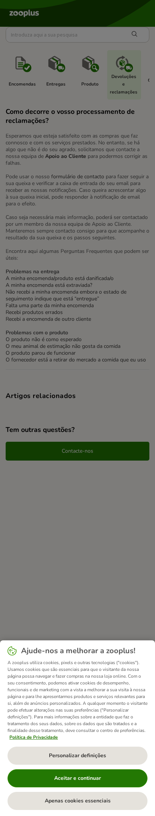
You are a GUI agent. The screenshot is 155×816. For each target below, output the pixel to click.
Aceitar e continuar (77, 778)
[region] (77, 728)
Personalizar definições (77, 755)
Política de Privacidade (33, 737)
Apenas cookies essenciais (78, 800)
